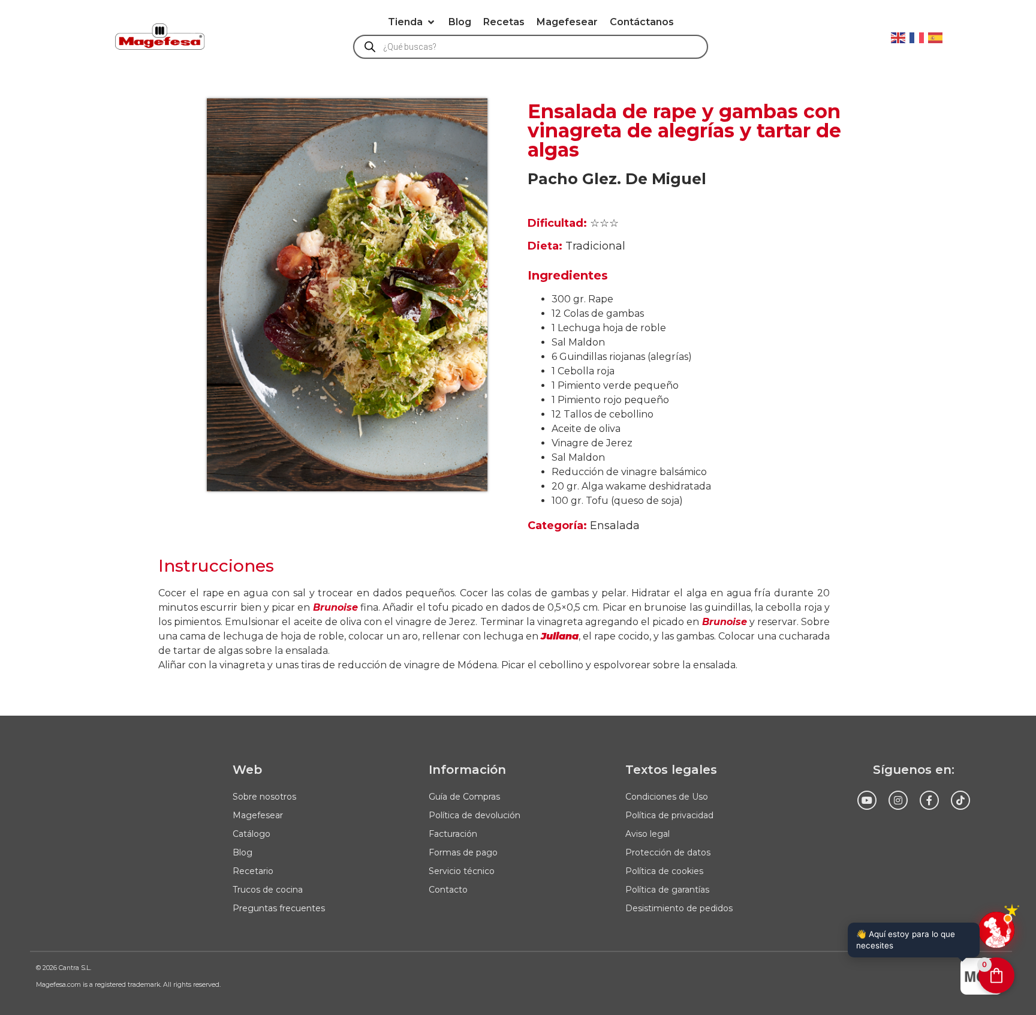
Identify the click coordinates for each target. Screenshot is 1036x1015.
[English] (899, 37)
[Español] (936, 37)
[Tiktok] (960, 800)
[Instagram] (898, 800)
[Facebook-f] (929, 800)
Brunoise (335, 607)
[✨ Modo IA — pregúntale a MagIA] (996, 930)
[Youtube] (867, 800)
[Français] (917, 37)
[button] (412, 22)
